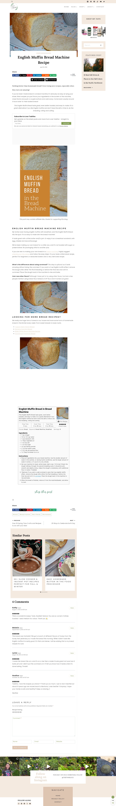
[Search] (100, 45)
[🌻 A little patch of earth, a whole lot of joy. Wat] (29, 766)
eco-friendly (36, 514)
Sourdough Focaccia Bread (25, 334)
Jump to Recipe (38, 80)
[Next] (72, 565)
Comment (17, 718)
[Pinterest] (90, 1)
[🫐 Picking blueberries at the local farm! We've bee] (48, 766)
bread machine (52, 252)
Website (59, 741)
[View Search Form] (12, 1)
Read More (88, 87)
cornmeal (38, 476)
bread (15, 514)
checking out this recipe (21, 254)
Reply (72, 608)
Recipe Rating (17, 710)
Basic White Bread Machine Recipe (27, 331)
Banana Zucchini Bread (23, 329)
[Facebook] (94, 1)
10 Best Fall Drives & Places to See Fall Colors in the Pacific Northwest (93, 79)
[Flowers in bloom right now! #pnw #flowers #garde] (87, 766)
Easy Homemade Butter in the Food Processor (59, 581)
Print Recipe (52, 80)
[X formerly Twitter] (104, 1)
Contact (100, 6)
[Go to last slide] (15, 565)
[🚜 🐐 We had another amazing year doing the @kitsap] (9, 766)
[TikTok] (97, 1)
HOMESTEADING (41, 53)
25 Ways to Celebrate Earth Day (63, 522)
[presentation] (27, 557)
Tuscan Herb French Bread (25, 327)
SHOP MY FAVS (93, 19)
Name (15, 741)
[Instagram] (87, 1)
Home (66, 6)
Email (36, 741)
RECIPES (48, 53)
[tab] (92, 37)
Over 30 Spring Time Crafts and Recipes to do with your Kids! (26, 523)
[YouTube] (100, 1)
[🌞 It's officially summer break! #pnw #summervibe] (106, 766)
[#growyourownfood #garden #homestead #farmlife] (67, 766)
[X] (27, 803)
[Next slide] (104, 31)
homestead (47, 514)
